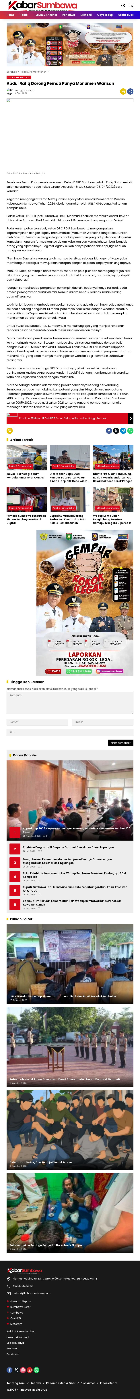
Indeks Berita (109, 1383)
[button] (123, 5)
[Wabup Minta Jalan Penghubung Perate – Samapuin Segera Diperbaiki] (113, 499)
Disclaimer (88, 1383)
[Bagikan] (130, 91)
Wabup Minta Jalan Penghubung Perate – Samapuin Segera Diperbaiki (112, 519)
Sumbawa (16, 1312)
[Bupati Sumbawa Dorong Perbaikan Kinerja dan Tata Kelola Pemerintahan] (70, 499)
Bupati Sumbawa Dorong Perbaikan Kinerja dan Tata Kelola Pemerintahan (68, 519)
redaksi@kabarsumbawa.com (31, 1293)
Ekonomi (12, 1348)
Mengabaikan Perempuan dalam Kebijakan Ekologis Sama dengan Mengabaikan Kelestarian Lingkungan (67, 861)
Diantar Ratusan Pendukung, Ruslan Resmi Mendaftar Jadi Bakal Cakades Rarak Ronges (112, 477)
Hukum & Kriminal (18, 1337)
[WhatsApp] (130, 431)
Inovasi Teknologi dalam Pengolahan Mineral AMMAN (25, 475)
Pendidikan (13, 1354)
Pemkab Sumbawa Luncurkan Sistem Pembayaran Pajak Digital (26, 519)
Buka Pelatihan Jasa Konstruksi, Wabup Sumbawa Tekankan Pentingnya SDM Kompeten (74, 875)
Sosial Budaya (15, 1343)
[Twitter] (116, 431)
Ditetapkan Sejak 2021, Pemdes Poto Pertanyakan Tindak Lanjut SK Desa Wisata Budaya (69, 477)
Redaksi (35, 1383)
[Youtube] (30, 1370)
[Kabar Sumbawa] (43, 5)
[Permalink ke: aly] (11, 91)
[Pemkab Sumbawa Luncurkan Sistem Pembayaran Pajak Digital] (27, 499)
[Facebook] (109, 431)
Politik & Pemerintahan (18, 77)
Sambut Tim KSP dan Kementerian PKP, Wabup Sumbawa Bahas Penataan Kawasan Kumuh (72, 902)
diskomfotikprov (20, 1301)
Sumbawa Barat (20, 1307)
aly (16, 90)
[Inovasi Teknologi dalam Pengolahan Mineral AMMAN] (27, 457)
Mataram (16, 1324)
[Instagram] (23, 1370)
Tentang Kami (16, 1383)
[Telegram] (123, 431)
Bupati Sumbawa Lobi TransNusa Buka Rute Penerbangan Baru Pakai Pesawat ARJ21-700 (75, 889)
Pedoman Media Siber (60, 1383)
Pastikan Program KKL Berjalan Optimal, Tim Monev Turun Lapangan (68, 847)
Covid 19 (15, 1318)
